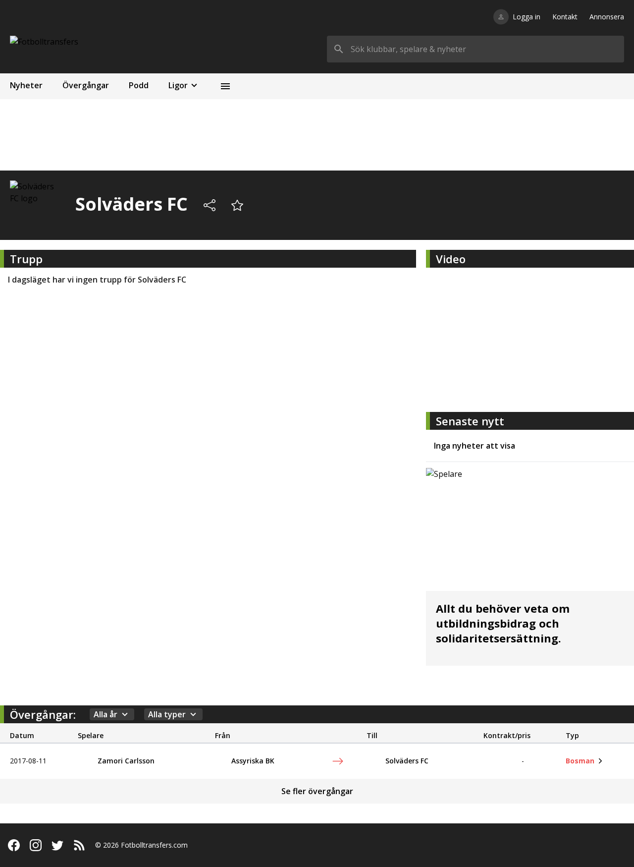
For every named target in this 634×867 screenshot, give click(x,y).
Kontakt (565, 16)
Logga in (526, 16)
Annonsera (606, 16)
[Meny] (225, 86)
